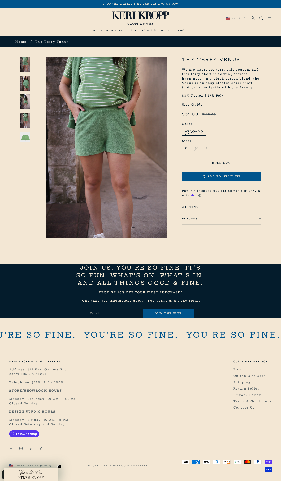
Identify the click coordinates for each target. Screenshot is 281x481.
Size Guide (192, 104)
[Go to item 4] (25, 121)
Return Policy (246, 388)
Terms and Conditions (177, 300)
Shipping (242, 382)
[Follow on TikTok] (41, 448)
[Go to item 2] (25, 83)
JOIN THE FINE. (168, 313)
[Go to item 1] (25, 64)
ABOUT (183, 30)
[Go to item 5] (25, 137)
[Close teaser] (59, 466)
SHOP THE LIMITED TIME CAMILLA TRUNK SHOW (140, 3)
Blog (237, 369)
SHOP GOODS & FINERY (150, 30)
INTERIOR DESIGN (107, 30)
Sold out (221, 162)
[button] (31, 474)
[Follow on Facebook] (11, 448)
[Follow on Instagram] (21, 448)
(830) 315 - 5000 (47, 382)
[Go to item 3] (25, 102)
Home (21, 42)
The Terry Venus (52, 42)
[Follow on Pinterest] (31, 448)
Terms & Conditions (252, 401)
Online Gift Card (249, 376)
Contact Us (244, 407)
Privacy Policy (247, 395)
